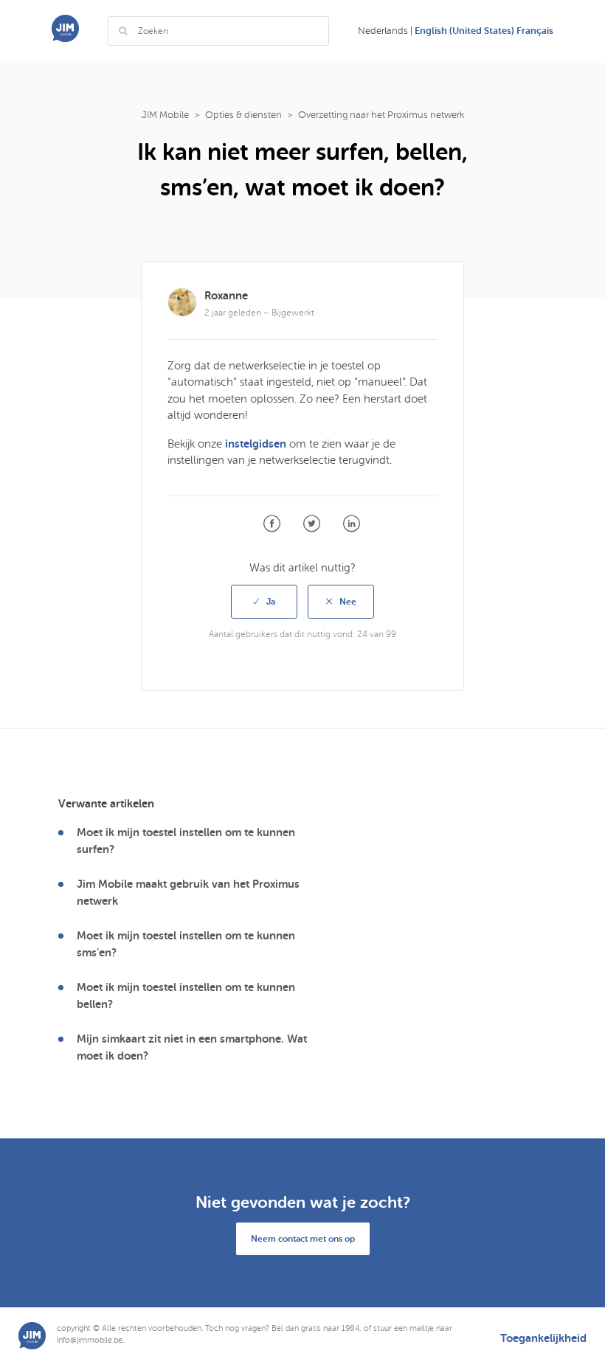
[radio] (264, 602)
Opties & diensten (243, 115)
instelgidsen (255, 444)
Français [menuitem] (534, 30)
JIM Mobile (165, 115)
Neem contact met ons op (303, 1239)
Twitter (311, 524)
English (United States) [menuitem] (465, 30)
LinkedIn (351, 524)
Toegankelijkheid (543, 1338)
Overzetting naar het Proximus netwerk (381, 115)
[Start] (65, 38)
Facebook (272, 524)
